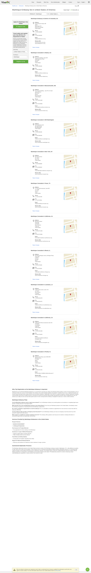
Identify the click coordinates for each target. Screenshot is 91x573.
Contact (70, 2)
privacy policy (58, 570)
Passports (39, 2)
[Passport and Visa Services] (5, 2)
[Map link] (70, 28)
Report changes (36, 47)
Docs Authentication (55, 2)
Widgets (64, 2)
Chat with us (75, 10)
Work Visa (46, 2)
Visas (33, 2)
